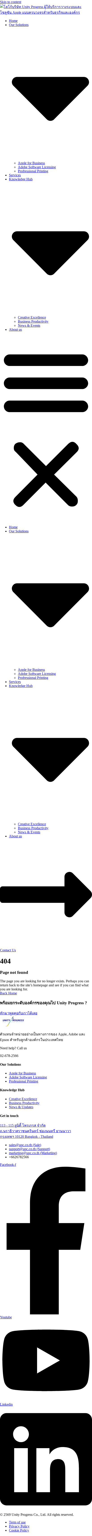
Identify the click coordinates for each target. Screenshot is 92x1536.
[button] (46, 428)
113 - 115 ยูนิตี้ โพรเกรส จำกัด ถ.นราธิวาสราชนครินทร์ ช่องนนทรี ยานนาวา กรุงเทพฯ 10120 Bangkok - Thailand (35, 1130)
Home (13, 21)
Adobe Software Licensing (37, 167)
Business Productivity (33, 321)
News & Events (29, 325)
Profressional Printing (33, 171)
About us (15, 329)
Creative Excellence (32, 317)
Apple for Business (31, 163)
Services (15, 175)
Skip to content (10, 2)
